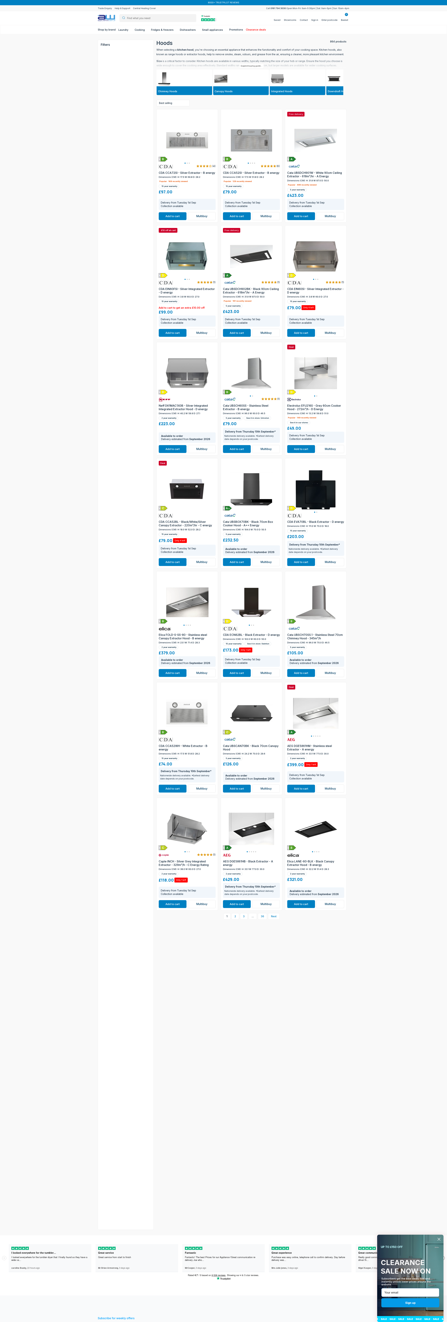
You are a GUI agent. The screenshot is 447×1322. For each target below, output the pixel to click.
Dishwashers (188, 29)
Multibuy (201, 216)
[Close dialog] (439, 1239)
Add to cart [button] (173, 216)
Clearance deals (256, 29)
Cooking (140, 29)
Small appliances (213, 29)
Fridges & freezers (162, 29)
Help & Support (122, 8)
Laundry (123, 29)
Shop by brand (107, 29)
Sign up (410, 1303)
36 (262, 916)
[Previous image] (163, 140)
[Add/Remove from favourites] (215, 162)
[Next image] (211, 140)
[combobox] (157, 18)
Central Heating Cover (144, 8)
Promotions (236, 29)
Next (274, 916)
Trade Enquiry (105, 8)
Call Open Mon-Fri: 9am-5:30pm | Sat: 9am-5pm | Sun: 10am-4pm (307, 8)
